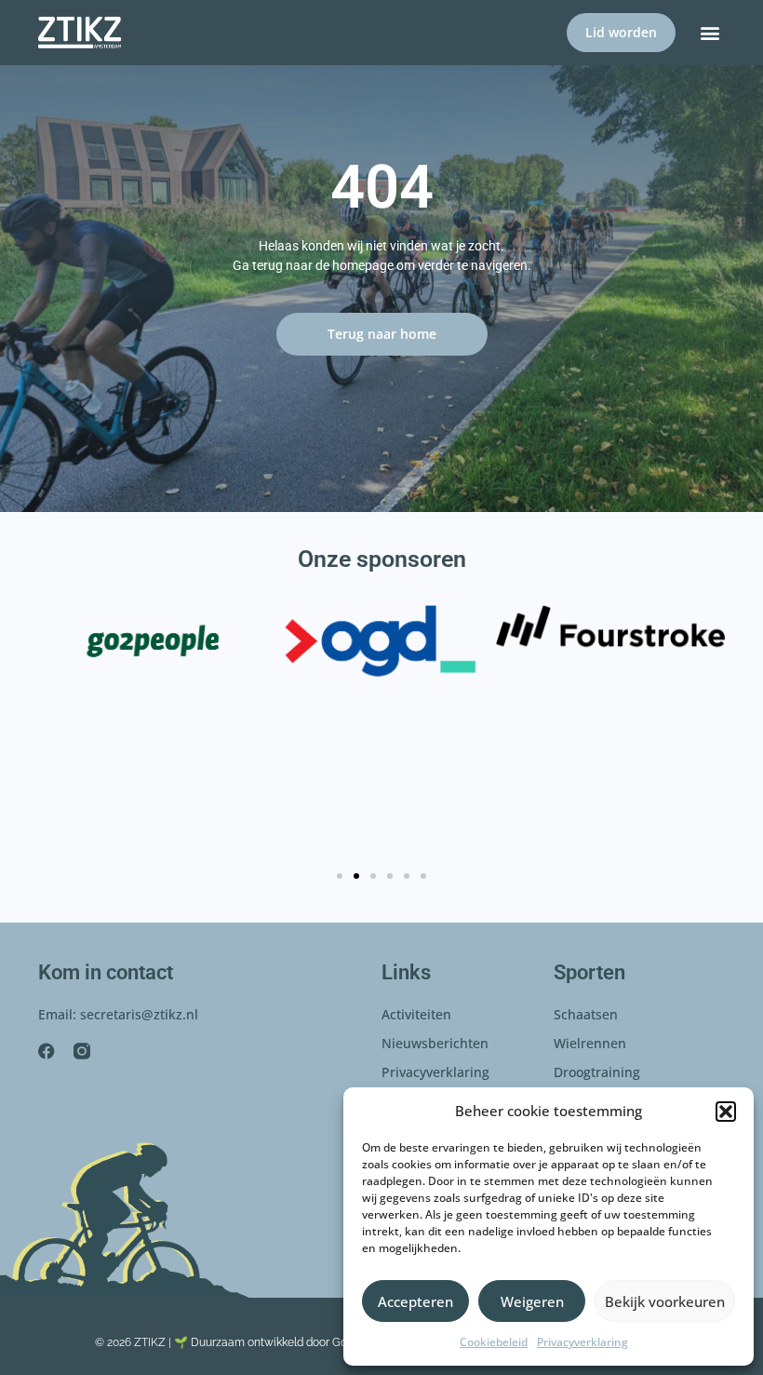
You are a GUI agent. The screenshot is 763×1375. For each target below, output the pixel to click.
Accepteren (415, 1301)
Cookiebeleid (494, 1342)
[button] (725, 1111)
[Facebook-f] (46, 1051)
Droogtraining (597, 1072)
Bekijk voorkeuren (665, 1301)
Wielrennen (590, 1043)
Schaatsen (586, 1014)
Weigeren (532, 1301)
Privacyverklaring (582, 1342)
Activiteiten (416, 1014)
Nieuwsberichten (435, 1043)
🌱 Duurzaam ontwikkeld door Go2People (281, 1342)
